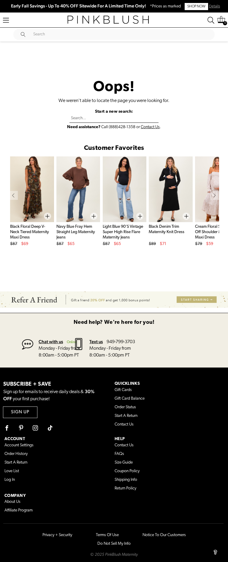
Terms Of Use (107, 535)
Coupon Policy (127, 471)
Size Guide (124, 462)
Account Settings (19, 445)
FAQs (119, 454)
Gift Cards (123, 390)
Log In (9, 480)
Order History (16, 454)
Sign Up (20, 412)
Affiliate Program (18, 510)
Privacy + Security (57, 535)
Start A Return (126, 416)
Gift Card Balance (130, 398)
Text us (96, 341)
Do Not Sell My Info (114, 543)
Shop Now (196, 6)
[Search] (211, 20)
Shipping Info (126, 480)
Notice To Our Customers (164, 535)
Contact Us (150, 127)
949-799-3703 (121, 342)
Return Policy (125, 488)
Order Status (125, 407)
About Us (12, 502)
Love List (11, 471)
